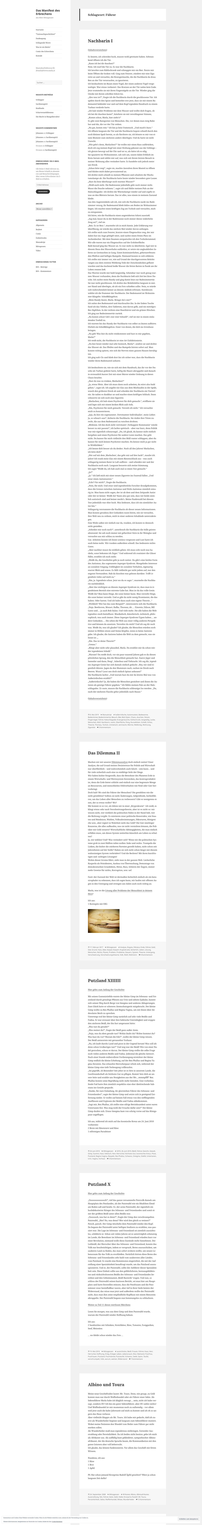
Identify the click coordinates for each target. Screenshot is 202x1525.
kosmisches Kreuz (143, 1153)
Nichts (99, 952)
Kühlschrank (135, 720)
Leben (141, 950)
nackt (113, 722)
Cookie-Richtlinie (57, 1521)
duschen (140, 717)
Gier (89, 950)
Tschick (105, 725)
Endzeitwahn (41, 238)
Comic (38, 234)
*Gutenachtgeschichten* (45, 34)
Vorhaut (102, 1158)
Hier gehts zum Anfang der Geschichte (106, 989)
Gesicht (146, 1151)
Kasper (109, 950)
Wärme (130, 725)
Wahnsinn (133, 955)
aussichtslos (122, 1351)
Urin (89, 1158)
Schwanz (128, 1156)
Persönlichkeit (93, 1499)
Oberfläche (120, 722)
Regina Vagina (101, 1156)
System (135, 952)
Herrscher (120, 1153)
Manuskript (40, 242)
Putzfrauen (92, 1356)
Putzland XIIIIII (104, 980)
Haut (102, 1153)
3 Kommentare (105, 727)
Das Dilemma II (104, 753)
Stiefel (143, 1156)
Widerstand (122, 1359)
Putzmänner (110, 1356)
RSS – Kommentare (43, 271)
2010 (119, 1151)
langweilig (145, 720)
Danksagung (41, 38)
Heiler (121, 1497)
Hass (100, 950)
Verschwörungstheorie (110, 955)
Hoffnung (100, 1354)
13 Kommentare (144, 1499)
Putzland (91, 1156)
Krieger (113, 1354)
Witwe (119, 1499)
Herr (114, 1153)
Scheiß (143, 722)
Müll (99, 722)
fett (101, 1497)
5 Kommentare (115, 1158)
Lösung (148, 950)
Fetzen (147, 717)
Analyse (123, 947)
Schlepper (40, 100)
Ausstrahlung (93, 1497)
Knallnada (40, 108)
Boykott (39, 229)
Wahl (126, 955)
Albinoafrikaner (143, 1494)
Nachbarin (105, 722)
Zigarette (91, 727)
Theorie (91, 725)
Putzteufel (120, 1356)
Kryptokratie (125, 950)
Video (38, 250)
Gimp (90, 1153)
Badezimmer (93, 717)
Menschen (92, 722)
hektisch (108, 1153)
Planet (105, 952)
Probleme (120, 952)
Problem (112, 952)
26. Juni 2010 (126, 1151)
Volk (121, 955)
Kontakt (39, 56)
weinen (114, 1359)
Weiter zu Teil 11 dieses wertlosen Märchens (109, 1304)
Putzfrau (148, 1354)
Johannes (39, 133)
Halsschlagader (110, 720)
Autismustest (132, 714)
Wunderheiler (128, 1499)
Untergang (150, 952)
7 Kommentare (137, 1359)
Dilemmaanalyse (120, 762)
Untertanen (151, 1156)
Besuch (114, 717)
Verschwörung (94, 955)
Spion (140, 1356)
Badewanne (143, 714)
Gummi (96, 1153)
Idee (104, 950)
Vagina (95, 1158)
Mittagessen (41, 246)
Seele (135, 1356)
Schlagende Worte (43, 43)
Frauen (135, 1351)
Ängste (130, 947)
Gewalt (152, 1151)
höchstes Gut (130, 1153)
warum (107, 1359)
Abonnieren (43, 192)
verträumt (123, 725)
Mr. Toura (142, 1497)
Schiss (149, 722)
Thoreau (98, 725)
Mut (134, 1354)
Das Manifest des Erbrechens (48, 12)
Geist (111, 1497)
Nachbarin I (100, 41)
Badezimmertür (105, 717)
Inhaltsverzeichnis (97, 50)
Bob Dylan (126, 717)
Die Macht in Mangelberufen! (48, 117)
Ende (143, 947)
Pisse (154, 1153)
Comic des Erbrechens (45, 51)
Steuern (128, 952)
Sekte (102, 1499)
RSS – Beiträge (41, 267)
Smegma (136, 1156)
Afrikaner (126, 1494)
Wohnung (147, 725)
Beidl (134, 1151)
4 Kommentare (146, 955)
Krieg (107, 1354)
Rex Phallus (119, 1156)
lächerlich (134, 950)
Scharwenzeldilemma (44, 112)
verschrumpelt (94, 1359)
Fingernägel (92, 720)
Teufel (145, 1356)
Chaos (133, 717)
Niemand (140, 1354)
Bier (119, 717)
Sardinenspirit (42, 104)
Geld (153, 947)
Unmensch (113, 725)
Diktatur (137, 947)
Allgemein (40, 225)
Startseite (40, 30)
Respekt (111, 1156)
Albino (133, 1494)
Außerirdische (120, 714)
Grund (94, 950)
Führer (100, 720)
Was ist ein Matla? (43, 47)
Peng (128, 722)
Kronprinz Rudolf (131, 1497)
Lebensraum (127, 1354)
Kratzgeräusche (123, 720)
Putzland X (99, 1184)
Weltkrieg (138, 725)
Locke (152, 720)
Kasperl (116, 950)
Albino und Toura (106, 1384)
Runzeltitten (135, 722)
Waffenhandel (111, 1499)
